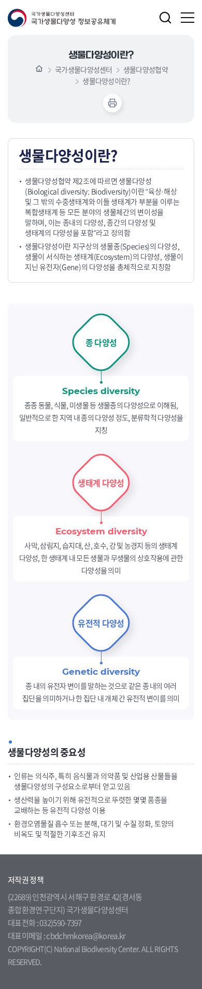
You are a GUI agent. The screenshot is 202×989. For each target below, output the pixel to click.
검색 (165, 17)
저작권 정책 (26, 879)
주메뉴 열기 (187, 17)
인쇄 (112, 103)
